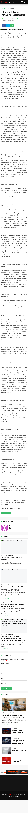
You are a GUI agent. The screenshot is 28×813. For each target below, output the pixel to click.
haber (14, 796)
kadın (17, 796)
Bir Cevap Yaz (5, 513)
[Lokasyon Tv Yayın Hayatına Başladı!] (6, 760)
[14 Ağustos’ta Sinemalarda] (6, 750)
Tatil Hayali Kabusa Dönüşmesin (12, 715)
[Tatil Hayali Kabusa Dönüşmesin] (14, 704)
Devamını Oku (5, 566)
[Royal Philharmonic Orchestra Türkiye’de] (6, 730)
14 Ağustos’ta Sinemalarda (19, 750)
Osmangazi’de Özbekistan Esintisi (12, 587)
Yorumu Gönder (6, 688)
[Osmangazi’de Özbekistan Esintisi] (14, 576)
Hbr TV (5, 18)
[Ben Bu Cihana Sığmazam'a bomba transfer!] (14, 547)
